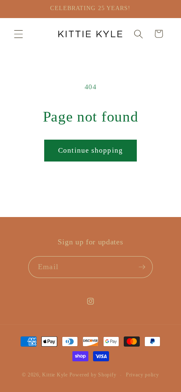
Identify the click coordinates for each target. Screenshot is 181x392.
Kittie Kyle (54, 375)
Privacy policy (142, 375)
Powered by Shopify (93, 375)
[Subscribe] (142, 267)
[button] (18, 34)
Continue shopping (90, 150)
